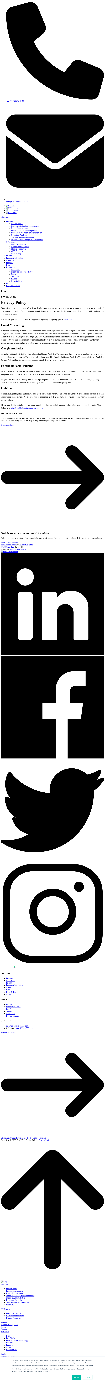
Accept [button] (76, 1377)
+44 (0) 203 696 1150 (25, 1028)
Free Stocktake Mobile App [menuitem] (22, 272)
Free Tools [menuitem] (15, 269)
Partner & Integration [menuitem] (14, 258)
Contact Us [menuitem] (10, 1013)
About (3, 1327)
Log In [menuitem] (9, 1004)
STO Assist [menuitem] (10, 242)
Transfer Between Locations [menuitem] (22, 237)
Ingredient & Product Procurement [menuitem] (25, 226)
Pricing (4, 1322)
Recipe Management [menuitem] (19, 228)
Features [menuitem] (9, 221)
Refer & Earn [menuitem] (16, 281)
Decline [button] (87, 1377)
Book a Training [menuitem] (12, 1016)
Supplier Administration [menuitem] (15, 1298)
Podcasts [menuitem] (14, 274)
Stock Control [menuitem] (17, 224)
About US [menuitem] (10, 987)
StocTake (5, 217)
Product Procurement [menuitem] (14, 1291)
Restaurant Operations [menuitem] (20, 246)
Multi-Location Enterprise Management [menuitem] (27, 240)
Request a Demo (7, 1356)
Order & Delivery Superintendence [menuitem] (20, 1295)
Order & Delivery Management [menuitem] (24, 230)
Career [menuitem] (14, 279)
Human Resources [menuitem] (18, 249)
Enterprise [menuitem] (10, 1305)
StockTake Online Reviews (12, 1138)
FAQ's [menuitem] (8, 1009)
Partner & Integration (9, 1325)
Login (3, 1354)
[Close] (2, 1280)
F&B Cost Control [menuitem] (18, 244)
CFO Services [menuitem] (17, 251)
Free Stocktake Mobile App (17, 1340)
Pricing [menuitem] (9, 256)
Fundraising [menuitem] (16, 253)
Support (4, 1329)
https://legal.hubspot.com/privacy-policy (27, 408)
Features (4, 1284)
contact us (68, 319)
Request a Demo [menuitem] (13, 286)
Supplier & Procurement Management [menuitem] (26, 233)
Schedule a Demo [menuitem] (13, 1007)
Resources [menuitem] (10, 267)
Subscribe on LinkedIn (10, 542)
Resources (5, 1331)
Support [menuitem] (9, 263)
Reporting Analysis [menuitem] (19, 235)
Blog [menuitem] (8, 265)
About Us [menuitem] (10, 260)
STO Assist (5, 1309)
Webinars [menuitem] (15, 276)
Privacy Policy (45, 1140)
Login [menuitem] (8, 283)
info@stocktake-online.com (17, 1026)
